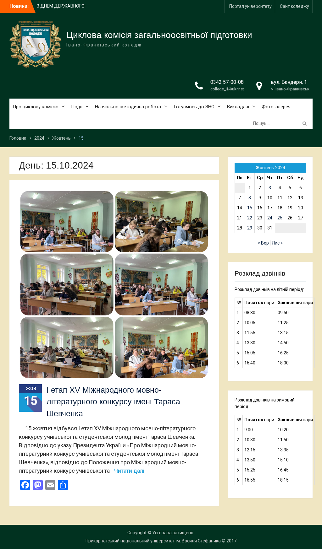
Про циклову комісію (35, 107)
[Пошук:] (281, 123)
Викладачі (238, 107)
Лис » (277, 242)
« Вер (263, 242)
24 (269, 217)
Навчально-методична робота (128, 107)
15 (249, 207)
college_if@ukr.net (227, 89)
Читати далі (129, 470)
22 (249, 217)
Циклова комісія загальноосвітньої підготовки (159, 35)
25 (279, 217)
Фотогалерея (276, 107)
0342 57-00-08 (227, 82)
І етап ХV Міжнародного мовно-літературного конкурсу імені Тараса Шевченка (113, 401)
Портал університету (250, 6)
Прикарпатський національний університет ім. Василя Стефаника (153, 540)
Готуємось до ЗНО (194, 107)
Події (76, 107)
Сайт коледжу (294, 6)
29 (249, 227)
